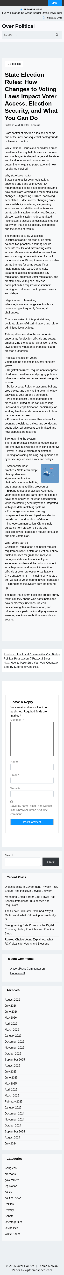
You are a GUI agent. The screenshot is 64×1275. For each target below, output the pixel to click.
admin (37, 125)
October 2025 (13, 1053)
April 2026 (11, 1023)
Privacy (9, 1210)
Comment (17, 719)
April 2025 (11, 1089)
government (12, 1180)
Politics (9, 1204)
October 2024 (13, 1125)
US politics (14, 63)
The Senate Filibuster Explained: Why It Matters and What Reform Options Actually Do (30, 915)
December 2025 (14, 1041)
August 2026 (12, 999)
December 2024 (14, 1113)
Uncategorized (14, 1222)
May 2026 (11, 1017)
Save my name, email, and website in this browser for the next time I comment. (31, 810)
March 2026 (12, 1029)
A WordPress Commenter (25, 968)
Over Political (18, 26)
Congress (11, 1168)
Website (15, 788)
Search (9, 855)
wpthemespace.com (38, 1270)
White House (12, 1234)
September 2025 (15, 1059)
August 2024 (12, 1137)
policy (8, 1192)
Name (14, 761)
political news (13, 1198)
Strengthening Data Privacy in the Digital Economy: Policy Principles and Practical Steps (29, 929)
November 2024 (14, 1119)
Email (14, 775)
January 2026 (13, 1035)
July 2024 (11, 1143)
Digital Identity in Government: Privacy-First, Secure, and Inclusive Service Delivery (31, 888)
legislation (11, 1186)
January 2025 (13, 1107)
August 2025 (12, 1065)
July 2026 (11, 1005)
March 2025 (12, 1095)
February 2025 (14, 1101)
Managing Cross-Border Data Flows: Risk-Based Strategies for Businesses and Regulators (30, 901)
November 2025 (14, 1047)
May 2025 (11, 1083)
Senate (9, 1216)
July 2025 (11, 1071)
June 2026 (11, 1011)
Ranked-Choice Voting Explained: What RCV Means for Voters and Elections (29, 941)
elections (10, 1174)
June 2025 (11, 1077)
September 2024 (15, 1131)
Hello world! (17, 973)
